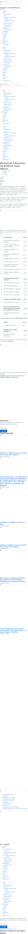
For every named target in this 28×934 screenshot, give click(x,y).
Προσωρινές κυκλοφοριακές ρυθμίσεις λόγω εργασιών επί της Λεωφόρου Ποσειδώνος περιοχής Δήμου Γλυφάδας (12, 579)
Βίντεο (4, 42)
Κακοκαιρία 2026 (8, 29)
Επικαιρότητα (6, 28)
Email (1, 428)
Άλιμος (5, 15)
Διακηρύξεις (5, 31)
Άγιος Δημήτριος (8, 14)
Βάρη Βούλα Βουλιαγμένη (10, 17)
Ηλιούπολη (6, 22)
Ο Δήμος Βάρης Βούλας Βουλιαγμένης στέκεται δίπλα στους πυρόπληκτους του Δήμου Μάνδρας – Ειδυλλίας (13, 630)
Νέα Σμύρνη (7, 26)
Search (1, 1)
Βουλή (4, 37)
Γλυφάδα (6, 18)
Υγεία (4, 39)
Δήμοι (4, 12)
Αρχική (4, 10)
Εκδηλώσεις (5, 41)
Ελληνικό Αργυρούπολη (9, 20)
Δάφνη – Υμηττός (8, 23)
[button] (14, 177)
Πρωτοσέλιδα (6, 44)
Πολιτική (5, 34)
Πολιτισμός (5, 33)
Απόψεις (5, 36)
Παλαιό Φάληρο (7, 25)
